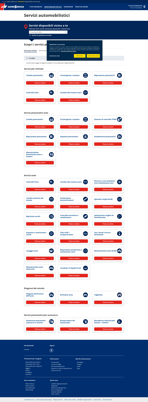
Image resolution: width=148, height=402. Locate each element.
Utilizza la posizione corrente (41, 35)
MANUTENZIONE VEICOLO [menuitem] (53, 7)
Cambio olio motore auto (70, 92)
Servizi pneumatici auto (46, 50)
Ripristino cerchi (33, 216)
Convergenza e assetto (69, 75)
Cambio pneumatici (34, 75)
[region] (74, 50)
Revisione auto (66, 295)
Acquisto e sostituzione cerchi (36, 233)
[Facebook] (51, 350)
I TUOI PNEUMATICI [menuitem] (35, 7)
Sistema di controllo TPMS (105, 119)
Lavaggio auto (32, 251)
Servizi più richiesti (30, 50)
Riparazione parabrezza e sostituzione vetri (71, 251)
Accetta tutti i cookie (93, 55)
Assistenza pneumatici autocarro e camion (36, 321)
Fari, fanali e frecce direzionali (102, 233)
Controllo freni (32, 92)
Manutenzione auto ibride (105, 251)
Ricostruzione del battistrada (67, 321)
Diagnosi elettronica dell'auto (34, 295)
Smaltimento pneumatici (105, 136)
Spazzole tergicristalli (103, 199)
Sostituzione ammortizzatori (67, 199)
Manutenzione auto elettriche (34, 268)
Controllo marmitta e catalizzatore (69, 216)
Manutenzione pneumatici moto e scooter (34, 154)
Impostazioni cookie (54, 55)
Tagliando (98, 295)
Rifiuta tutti (80, 55)
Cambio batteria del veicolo (34, 199)
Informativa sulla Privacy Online (68, 51)
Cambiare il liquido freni (70, 268)
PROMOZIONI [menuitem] (68, 7)
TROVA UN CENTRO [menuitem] (81, 7)
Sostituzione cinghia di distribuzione (103, 216)
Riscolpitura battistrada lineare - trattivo (104, 321)
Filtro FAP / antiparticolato (66, 233)
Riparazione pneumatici (104, 75)
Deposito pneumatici (69, 136)
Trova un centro (40, 83)
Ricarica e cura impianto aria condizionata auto (104, 182)
